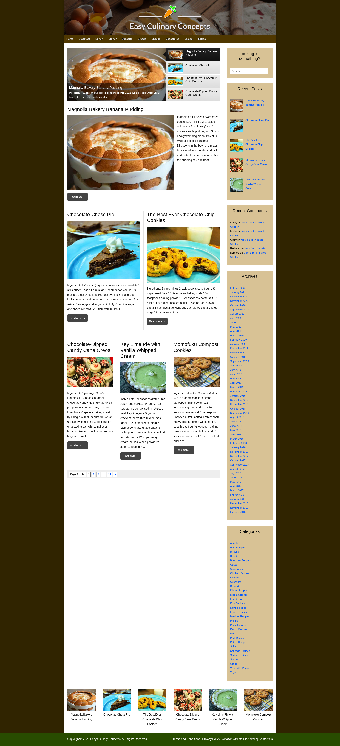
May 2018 (235, 430)
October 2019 (238, 356)
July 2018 (235, 421)
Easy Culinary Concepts (105, 739)
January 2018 (238, 447)
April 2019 (236, 382)
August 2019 (237, 365)
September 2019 (239, 361)
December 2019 (239, 348)
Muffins (234, 620)
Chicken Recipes (239, 573)
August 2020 (237, 313)
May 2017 (235, 481)
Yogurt (233, 672)
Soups (202, 38)
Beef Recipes (237, 547)
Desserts (127, 38)
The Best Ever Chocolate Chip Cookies (152, 719)
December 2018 (239, 400)
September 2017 (239, 464)
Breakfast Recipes (240, 560)
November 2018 (239, 404)
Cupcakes (235, 581)
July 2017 (235, 473)
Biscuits (234, 551)
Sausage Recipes (240, 650)
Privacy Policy (211, 739)
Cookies (234, 577)
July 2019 (235, 369)
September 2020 (239, 309)
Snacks (156, 38)
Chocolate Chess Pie (90, 214)
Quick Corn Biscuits (254, 248)
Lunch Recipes (238, 612)
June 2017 (236, 477)
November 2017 (239, 456)
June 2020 (236, 322)
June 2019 (236, 374)
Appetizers (236, 543)
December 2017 (239, 451)
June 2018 (236, 425)
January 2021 (238, 292)
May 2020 (235, 326)
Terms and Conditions (186, 739)
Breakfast (84, 38)
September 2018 (239, 412)
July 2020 (235, 318)
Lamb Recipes (238, 607)
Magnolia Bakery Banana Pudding (95, 88)
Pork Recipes (237, 637)
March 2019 (237, 387)
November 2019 (239, 352)
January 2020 (238, 344)
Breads (142, 38)
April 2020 (236, 331)
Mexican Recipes (239, 616)
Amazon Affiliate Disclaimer (239, 739)
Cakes (233, 564)
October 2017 (238, 460)
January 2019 (238, 395)
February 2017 (238, 494)
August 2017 (237, 468)
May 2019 (235, 378)
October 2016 (238, 512)
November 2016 (239, 507)
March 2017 (237, 490)
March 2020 (237, 335)
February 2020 (238, 339)
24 (109, 474)
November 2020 (239, 300)
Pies (232, 633)
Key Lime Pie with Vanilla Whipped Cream (140, 350)
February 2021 (238, 287)
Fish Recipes (237, 603)
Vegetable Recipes (240, 668)
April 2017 (236, 486)
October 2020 (238, 305)
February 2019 (238, 391)
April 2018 (236, 434)
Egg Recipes (237, 599)
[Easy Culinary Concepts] (170, 18)
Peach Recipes (238, 629)
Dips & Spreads (239, 594)
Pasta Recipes (238, 624)
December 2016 (239, 503)
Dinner (113, 38)
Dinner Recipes (238, 590)
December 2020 (239, 296)
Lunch (99, 38)
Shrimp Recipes (239, 655)
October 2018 (238, 408)
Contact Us (266, 739)
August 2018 (237, 417)
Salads (189, 38)
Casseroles (172, 38)
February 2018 (238, 443)
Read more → (77, 196)
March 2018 (237, 438)
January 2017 (238, 499)
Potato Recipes (238, 642)
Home (69, 38)
